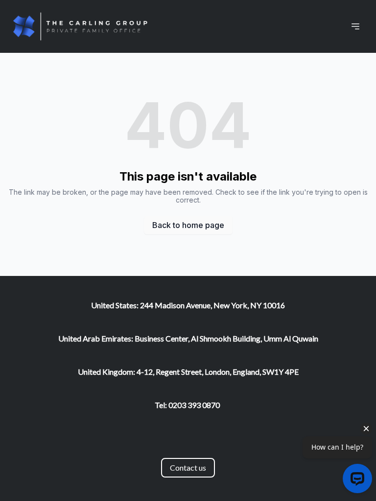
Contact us (188, 467)
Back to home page (188, 225)
